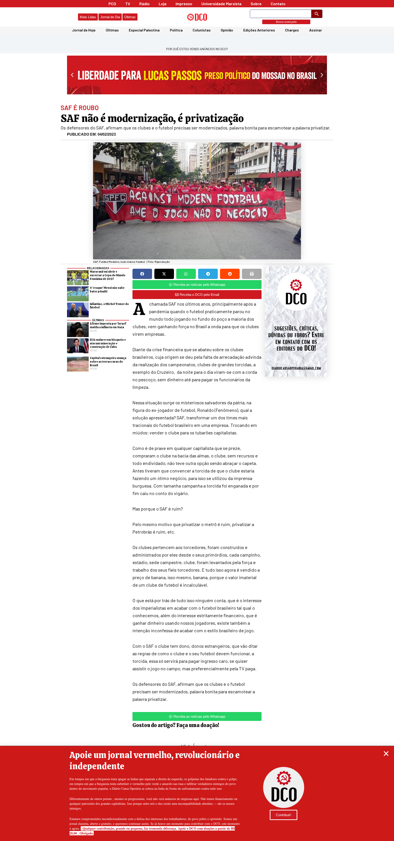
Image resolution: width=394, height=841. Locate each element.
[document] (197, 420)
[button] (386, 753)
